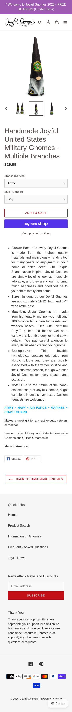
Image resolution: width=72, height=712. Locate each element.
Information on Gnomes (24, 536)
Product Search (19, 525)
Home (12, 514)
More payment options (36, 233)
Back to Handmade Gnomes (39, 479)
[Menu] (65, 22)
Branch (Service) (15, 175)
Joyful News (16, 558)
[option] (20, 108)
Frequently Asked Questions (28, 547)
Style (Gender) (13, 191)
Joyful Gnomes (29, 698)
